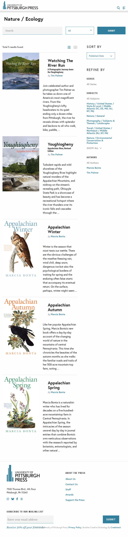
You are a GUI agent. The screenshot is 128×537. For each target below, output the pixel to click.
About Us (71, 478)
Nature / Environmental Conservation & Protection (99, 140)
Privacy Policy (74, 527)
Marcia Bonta (58, 236)
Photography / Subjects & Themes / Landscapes (101, 121)
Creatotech (116, 527)
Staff (68, 489)
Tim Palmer (57, 75)
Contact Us (72, 484)
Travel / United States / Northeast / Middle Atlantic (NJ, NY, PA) (99, 130)
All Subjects (93, 98)
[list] (69, 47)
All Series (91, 84)
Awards (70, 494)
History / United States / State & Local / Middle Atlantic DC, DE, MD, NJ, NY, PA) (100, 107)
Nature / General (96, 116)
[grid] (75, 47)
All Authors (93, 162)
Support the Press (75, 499)
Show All (92, 148)
